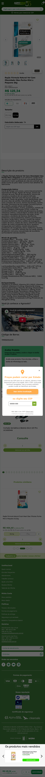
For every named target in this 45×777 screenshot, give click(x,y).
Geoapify (21, 413)
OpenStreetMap (29, 413)
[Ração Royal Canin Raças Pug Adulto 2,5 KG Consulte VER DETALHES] (13, 761)
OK (34, 404)
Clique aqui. (29, 411)
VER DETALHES (30, 760)
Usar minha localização (23, 392)
